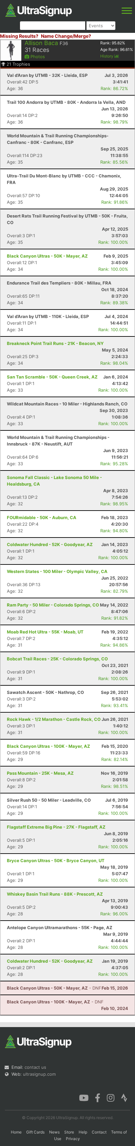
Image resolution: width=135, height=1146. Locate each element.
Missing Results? (19, 36)
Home (16, 1132)
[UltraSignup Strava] (124, 1097)
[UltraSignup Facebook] (97, 1097)
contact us (35, 1067)
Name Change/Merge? (66, 36)
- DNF (54, 988)
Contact (99, 1132)
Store (69, 1132)
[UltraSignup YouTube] (83, 1097)
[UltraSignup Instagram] (110, 1097)
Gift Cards (35, 1132)
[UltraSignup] (38, 9)
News (54, 1132)
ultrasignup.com (39, 1074)
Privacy (73, 1138)
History (107, 56)
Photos (37, 56)
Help (83, 1132)
